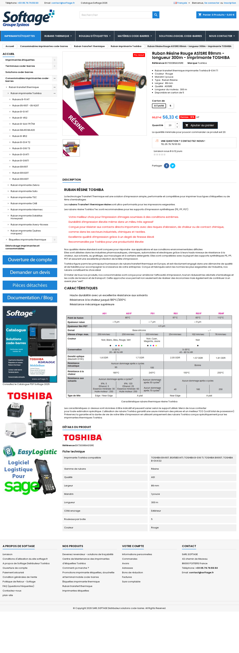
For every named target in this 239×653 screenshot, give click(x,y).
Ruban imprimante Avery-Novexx (29, 224)
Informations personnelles (137, 554)
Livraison (7, 554)
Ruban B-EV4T (20, 111)
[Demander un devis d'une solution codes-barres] (30, 272)
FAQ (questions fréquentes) (18, 586)
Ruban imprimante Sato (24, 191)
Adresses (127, 568)
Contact (189, 546)
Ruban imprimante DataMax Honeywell (26, 217)
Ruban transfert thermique (24, 87)
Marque (192, 63)
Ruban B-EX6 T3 (21, 148)
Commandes (129, 559)
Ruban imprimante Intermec (27, 209)
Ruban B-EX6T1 (20, 160)
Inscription (230, 2)
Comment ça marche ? (75, 568)
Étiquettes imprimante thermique (27, 239)
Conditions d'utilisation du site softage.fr (25, 559)
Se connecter (211, 2)
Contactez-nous (12, 590)
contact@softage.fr (63, 2)
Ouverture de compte (15, 568)
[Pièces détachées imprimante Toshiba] (30, 285)
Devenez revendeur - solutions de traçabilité (87, 554)
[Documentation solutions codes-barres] (30, 297)
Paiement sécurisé (13, 572)
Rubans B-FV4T (21, 99)
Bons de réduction (132, 572)
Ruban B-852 (19, 136)
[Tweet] (172, 165)
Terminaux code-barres (20, 66)
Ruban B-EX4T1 (20, 154)
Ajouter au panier (199, 125)
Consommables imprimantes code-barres (27, 80)
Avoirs (125, 563)
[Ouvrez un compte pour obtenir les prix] (30, 259)
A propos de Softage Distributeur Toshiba (26, 563)
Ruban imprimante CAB (24, 203)
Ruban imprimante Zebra (25, 185)
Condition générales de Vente (20, 577)
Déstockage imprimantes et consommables (22, 247)
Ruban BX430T (20, 179)
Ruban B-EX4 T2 (21, 142)
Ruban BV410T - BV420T (25, 105)
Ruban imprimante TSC (24, 197)
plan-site (8, 595)
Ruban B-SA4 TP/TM (23, 124)
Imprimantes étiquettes (19, 60)
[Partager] (166, 165)
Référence (158, 63)
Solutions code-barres (19, 72)
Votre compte (133, 546)
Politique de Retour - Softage (19, 581)
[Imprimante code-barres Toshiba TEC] (30, 415)
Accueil (9, 54)
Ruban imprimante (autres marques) (26, 232)
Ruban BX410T (20, 166)
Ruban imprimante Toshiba (26, 93)
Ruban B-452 (19, 117)
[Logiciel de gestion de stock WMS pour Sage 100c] (30, 470)
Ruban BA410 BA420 (23, 130)
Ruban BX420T (20, 172)
